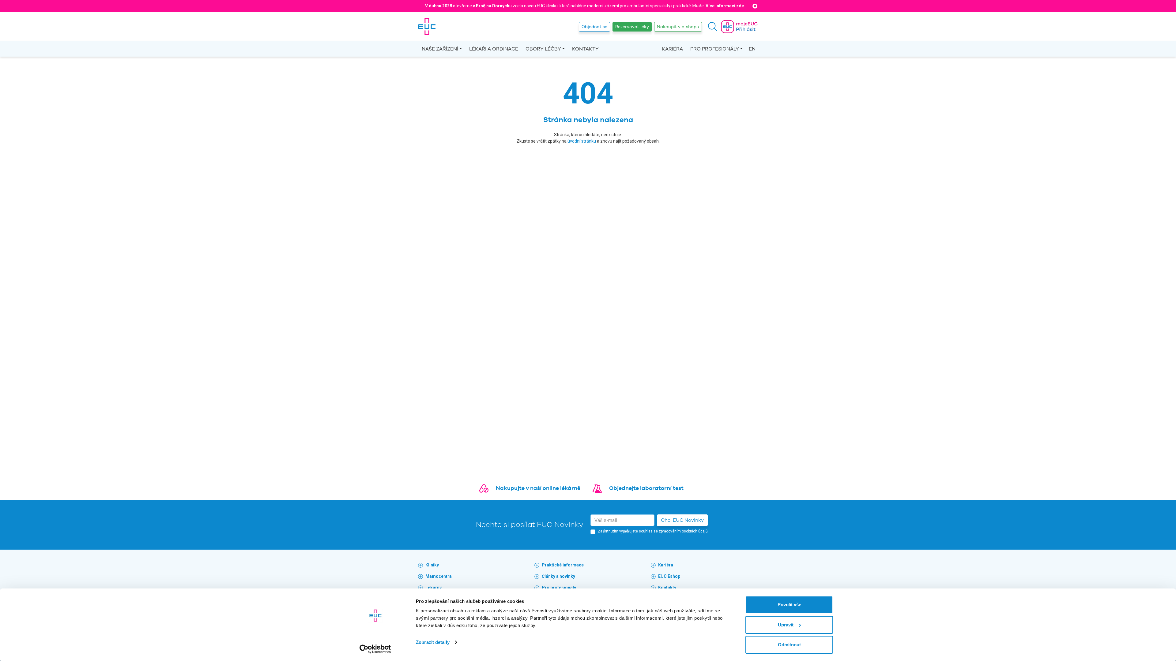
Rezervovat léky (632, 27)
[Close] (755, 6)
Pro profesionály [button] (714, 49)
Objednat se (594, 27)
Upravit (785, 624)
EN (752, 49)
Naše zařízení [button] (440, 49)
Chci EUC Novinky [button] (682, 520)
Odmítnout (789, 644)
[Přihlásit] (739, 26)
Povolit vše (789, 604)
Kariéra (672, 49)
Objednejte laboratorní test (646, 488)
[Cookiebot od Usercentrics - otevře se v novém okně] (375, 649)
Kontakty (585, 49)
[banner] (426, 26)
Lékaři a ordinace (493, 49)
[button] (712, 26)
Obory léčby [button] (543, 49)
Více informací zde (725, 5)
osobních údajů (695, 531)
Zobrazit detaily (433, 642)
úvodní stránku (581, 141)
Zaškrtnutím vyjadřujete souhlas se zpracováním (653, 531)
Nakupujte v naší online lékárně (538, 488)
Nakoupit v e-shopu (678, 27)
